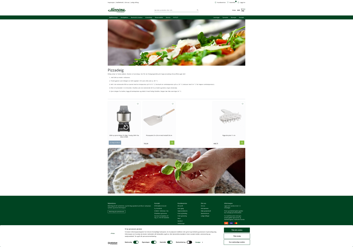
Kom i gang (181, 208)
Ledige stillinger (205, 216)
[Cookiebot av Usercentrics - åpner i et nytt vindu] (113, 243)
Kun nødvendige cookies (237, 242)
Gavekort (180, 221)
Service (168, 17)
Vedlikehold (120, 2)
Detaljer (197, 242)
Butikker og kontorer (161, 213)
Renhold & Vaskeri (136, 17)
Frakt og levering (182, 216)
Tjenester (225, 17)
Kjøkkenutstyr (113, 17)
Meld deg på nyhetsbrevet (116, 211)
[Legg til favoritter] (138, 104)
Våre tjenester (204, 208)
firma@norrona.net (161, 206)
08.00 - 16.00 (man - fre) (162, 211)
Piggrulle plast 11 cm (228, 135)
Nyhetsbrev (112, 203)
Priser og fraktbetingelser (231, 211)
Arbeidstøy (148, 17)
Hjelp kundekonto (183, 211)
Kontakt (241, 17)
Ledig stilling (135, 2)
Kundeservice (182, 203)
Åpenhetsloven (205, 213)
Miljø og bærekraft (206, 211)
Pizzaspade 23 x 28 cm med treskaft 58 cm (159, 135)
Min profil (180, 206)
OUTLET (175, 17)
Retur (179, 218)
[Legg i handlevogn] (172, 143)
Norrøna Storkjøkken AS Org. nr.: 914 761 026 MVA (161, 216)
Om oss (127, 2)
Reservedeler (159, 17)
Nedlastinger (181, 223)
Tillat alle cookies (236, 230)
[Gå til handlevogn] (242, 11)
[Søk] (197, 10)
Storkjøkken (124, 17)
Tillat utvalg (237, 236)
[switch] (153, 242)
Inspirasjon (111, 2)
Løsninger (216, 17)
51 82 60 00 (159, 208)
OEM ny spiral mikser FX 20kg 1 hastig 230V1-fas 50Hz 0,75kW (124, 136)
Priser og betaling (182, 213)
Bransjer (233, 17)
